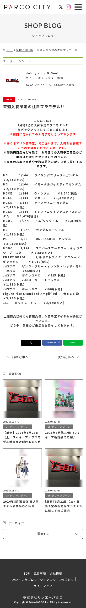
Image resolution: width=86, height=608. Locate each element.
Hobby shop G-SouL (42, 73)
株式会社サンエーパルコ (43, 597)
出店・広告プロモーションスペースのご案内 (43, 579)
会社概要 (56, 573)
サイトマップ (43, 586)
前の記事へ (20, 356)
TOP (27, 573)
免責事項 (40, 573)
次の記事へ (65, 356)
